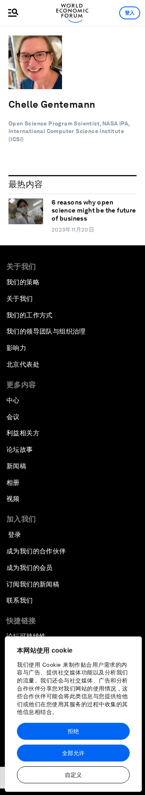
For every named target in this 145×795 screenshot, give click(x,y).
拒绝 (73, 731)
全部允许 (73, 753)
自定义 (73, 775)
